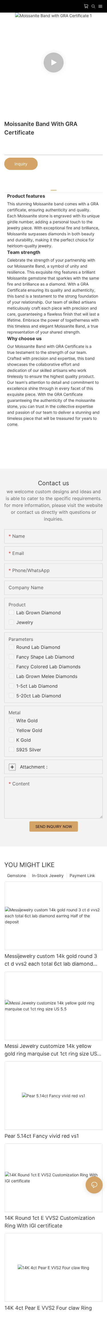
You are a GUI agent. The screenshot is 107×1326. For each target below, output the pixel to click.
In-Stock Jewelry (48, 875)
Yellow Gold (29, 730)
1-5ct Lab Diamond (37, 686)
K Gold (23, 740)
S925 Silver (28, 750)
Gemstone (16, 875)
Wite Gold (27, 720)
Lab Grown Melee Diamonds (46, 676)
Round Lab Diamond (38, 647)
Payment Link (82, 875)
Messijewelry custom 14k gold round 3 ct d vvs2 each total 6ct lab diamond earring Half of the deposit (51, 960)
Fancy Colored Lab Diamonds (48, 666)
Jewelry (24, 622)
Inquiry (21, 163)
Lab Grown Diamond (38, 612)
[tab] (53, 188)
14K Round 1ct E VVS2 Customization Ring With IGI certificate (50, 1222)
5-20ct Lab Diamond (38, 696)
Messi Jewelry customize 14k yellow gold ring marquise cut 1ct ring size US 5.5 (51, 1050)
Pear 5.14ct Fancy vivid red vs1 (42, 1136)
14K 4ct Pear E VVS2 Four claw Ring (48, 1308)
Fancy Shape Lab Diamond (45, 657)
